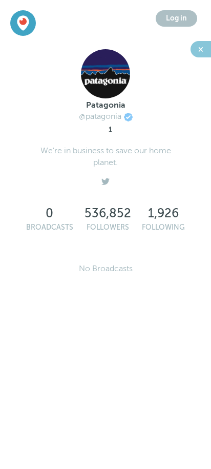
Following (163, 227)
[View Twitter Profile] (105, 179)
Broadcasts (49, 227)
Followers (108, 227)
